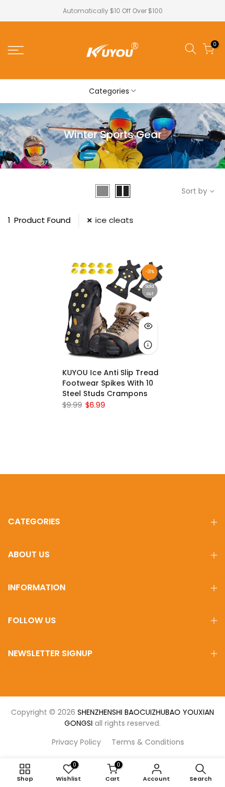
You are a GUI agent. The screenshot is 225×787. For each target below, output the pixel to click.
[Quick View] (148, 326)
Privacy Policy (76, 742)
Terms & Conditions (147, 742)
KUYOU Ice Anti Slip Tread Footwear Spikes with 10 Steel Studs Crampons (110, 383)
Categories (109, 91)
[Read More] (148, 344)
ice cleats (114, 220)
